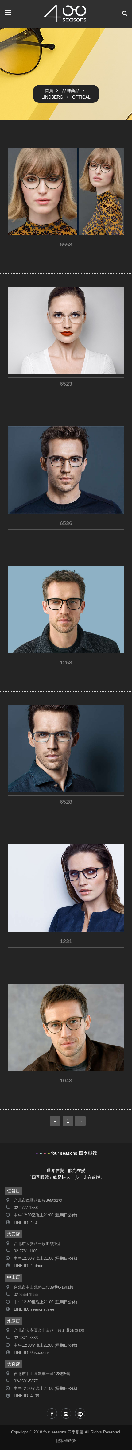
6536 (23, 482)
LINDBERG (52, 97)
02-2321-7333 (26, 1338)
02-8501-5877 (26, 1381)
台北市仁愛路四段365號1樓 (38, 1200)
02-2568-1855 (26, 1295)
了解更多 (27, 213)
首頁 (49, 90)
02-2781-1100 (25, 1251)
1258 (23, 621)
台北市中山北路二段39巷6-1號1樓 (44, 1287)
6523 (23, 343)
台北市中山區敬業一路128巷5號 (42, 1374)
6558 (23, 203)
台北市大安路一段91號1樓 (37, 1244)
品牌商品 (71, 90)
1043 (23, 1039)
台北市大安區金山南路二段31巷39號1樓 (49, 1330)
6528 (23, 761)
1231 (23, 900)
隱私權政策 (66, 1441)
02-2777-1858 (26, 1208)
